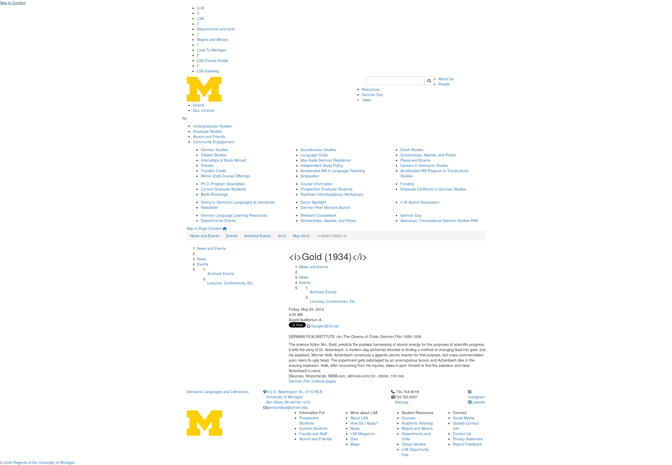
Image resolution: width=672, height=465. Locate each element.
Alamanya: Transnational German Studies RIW (439, 220)
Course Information (317, 183)
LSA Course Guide (212, 60)
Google (316, 326)
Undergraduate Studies (212, 126)
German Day (372, 94)
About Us (446, 78)
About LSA (359, 417)
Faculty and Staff (313, 433)
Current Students (313, 428)
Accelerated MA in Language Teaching (333, 170)
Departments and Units (216, 28)
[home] (225, 228)
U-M (200, 7)
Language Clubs (314, 154)
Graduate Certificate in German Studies (433, 189)
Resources (371, 89)
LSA (200, 18)
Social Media (463, 417)
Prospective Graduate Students (327, 189)
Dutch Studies (411, 149)
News (366, 99)
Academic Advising (417, 423)
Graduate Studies (207, 131)
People (444, 84)
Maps (355, 444)
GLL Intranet (203, 110)
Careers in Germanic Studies (424, 165)
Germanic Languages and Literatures (217, 391)
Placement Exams (415, 160)
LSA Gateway (208, 70)
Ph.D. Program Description (223, 183)
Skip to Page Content (204, 228)
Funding (407, 183)
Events (198, 105)
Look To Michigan (211, 49)
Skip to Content (12, 2)
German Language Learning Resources (234, 215)
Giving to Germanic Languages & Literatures (238, 202)
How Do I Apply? (364, 423)
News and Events (204, 235)
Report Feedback (467, 444)
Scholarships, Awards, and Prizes (428, 154)
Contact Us (462, 433)
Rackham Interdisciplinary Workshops (332, 194)
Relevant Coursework (318, 215)
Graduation (310, 175)
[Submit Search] (429, 80)
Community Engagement (213, 141)
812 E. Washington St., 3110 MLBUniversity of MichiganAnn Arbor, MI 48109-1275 (294, 397)
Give (354, 438)
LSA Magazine (362, 433)
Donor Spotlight (313, 202)
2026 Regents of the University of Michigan (39, 462)
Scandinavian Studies (318, 149)
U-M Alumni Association (420, 202)
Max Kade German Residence (326, 160)
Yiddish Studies (213, 154)
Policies (207, 165)
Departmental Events (218, 220)
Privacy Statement (468, 438)
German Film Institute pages (312, 381)
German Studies (214, 149)
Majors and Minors (212, 39)
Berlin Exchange (214, 194)
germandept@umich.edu (287, 407)
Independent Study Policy (322, 165)
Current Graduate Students (223, 189)
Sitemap (401, 402)
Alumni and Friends (209, 136)
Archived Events (257, 235)
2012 (282, 235)
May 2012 (301, 235)
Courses (409, 417)
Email (333, 326)
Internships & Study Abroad (223, 160)
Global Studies (414, 444)
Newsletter (209, 207)
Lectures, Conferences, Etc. (230, 283)
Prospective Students (309, 420)
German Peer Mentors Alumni (325, 207)
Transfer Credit (213, 170)
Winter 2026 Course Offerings (225, 175)
